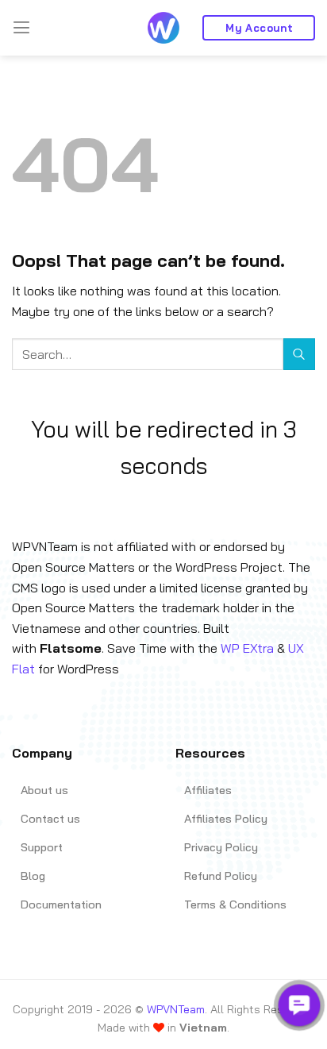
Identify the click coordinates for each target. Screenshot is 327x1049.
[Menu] (21, 27)
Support (42, 847)
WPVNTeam (176, 1009)
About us (44, 790)
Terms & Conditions (235, 904)
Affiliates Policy (225, 819)
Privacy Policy (221, 847)
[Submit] (299, 353)
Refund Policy (220, 876)
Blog (33, 876)
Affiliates (208, 790)
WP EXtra (247, 648)
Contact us (50, 819)
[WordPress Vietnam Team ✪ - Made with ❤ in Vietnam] (163, 28)
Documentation (61, 904)
